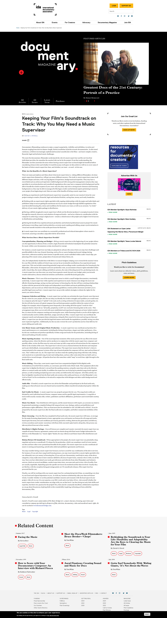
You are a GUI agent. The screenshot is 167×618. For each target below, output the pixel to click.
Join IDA (127, 22)
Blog (43, 593)
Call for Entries (107, 607)
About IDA (40, 22)
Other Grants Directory (40, 607)
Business (128, 553)
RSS (96, 593)
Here (129, 194)
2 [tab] (88, 101)
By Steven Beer (23, 541)
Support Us (60, 593)
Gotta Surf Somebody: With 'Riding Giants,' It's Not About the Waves (131, 564)
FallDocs (62, 600)
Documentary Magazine (107, 22)
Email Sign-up (72, 593)
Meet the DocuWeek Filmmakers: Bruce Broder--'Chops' (83, 535)
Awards (105, 598)
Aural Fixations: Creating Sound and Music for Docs (82, 564)
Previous (84, 101)
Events (54, 22)
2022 (82, 603)
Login (114, 6)
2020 (82, 605)
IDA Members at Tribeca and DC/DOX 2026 (123, 251)
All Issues (35, 101)
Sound (21, 577)
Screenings (64, 598)
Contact (103, 593)
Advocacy (86, 22)
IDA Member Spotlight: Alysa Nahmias (122, 210)
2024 (82, 600)
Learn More (129, 277)
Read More (113, 212)
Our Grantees (38, 605)
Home (17, 28)
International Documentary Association (45, 9)
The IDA (36, 593)
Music (24, 511)
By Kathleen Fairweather (26, 572)
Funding (37, 598)
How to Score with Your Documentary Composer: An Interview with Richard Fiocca (35, 565)
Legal (28, 511)
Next (94, 100)
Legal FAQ (22, 546)
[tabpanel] (116, 72)
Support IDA (126, 6)
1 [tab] (86, 101)
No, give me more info (53, 615)
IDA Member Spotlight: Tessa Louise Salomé (124, 241)
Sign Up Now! (129, 130)
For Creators (70, 22)
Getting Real (86, 598)
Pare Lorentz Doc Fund (41, 603)
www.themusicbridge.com (42, 505)
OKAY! (147, 614)
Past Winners (107, 610)
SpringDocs (63, 603)
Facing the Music (27, 537)
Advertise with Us (86, 593)
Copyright (35, 511)
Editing (75, 574)
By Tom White (69, 540)
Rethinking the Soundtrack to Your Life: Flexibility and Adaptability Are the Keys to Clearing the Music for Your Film (131, 541)
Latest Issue (47, 101)
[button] (21, 72)
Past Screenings (64, 605)
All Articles (22, 101)
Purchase (60, 101)
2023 (104, 603)
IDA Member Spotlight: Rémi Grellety (121, 219)
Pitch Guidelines (128, 607)
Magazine (127, 598)
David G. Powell (31, 136)
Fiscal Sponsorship (39, 600)
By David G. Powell (117, 548)
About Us (50, 593)
